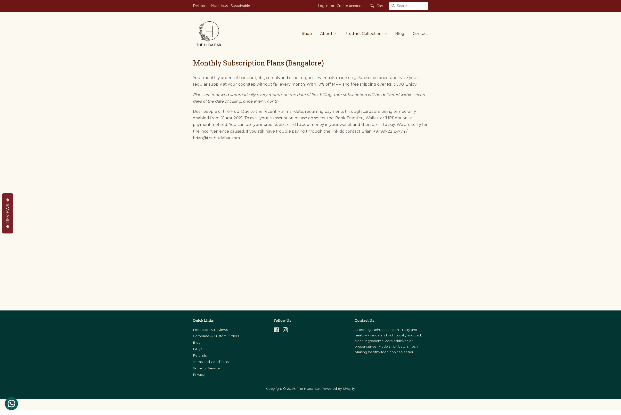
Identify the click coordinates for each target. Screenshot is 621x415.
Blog (399, 33)
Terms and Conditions (211, 362)
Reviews (7, 213)
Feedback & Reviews (210, 330)
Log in (323, 6)
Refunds (200, 355)
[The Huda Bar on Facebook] (276, 331)
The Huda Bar (308, 389)
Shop (307, 33)
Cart (380, 6)
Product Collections (364, 33)
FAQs (197, 349)
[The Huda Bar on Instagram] (285, 331)
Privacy (198, 374)
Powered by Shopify (338, 389)
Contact (420, 33)
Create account (350, 6)
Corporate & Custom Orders (216, 336)
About (327, 33)
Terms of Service (206, 368)
